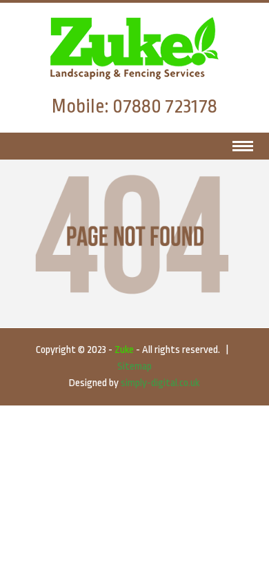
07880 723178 (164, 106)
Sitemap (134, 366)
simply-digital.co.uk (160, 383)
